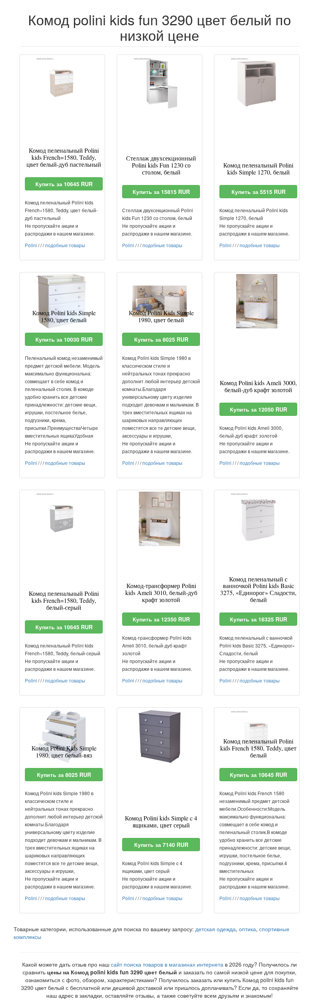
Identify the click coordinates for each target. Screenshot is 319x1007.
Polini (31, 245)
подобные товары (65, 245)
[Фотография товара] (62, 83)
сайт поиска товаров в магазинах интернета (167, 964)
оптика (247, 929)
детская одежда (215, 929)
